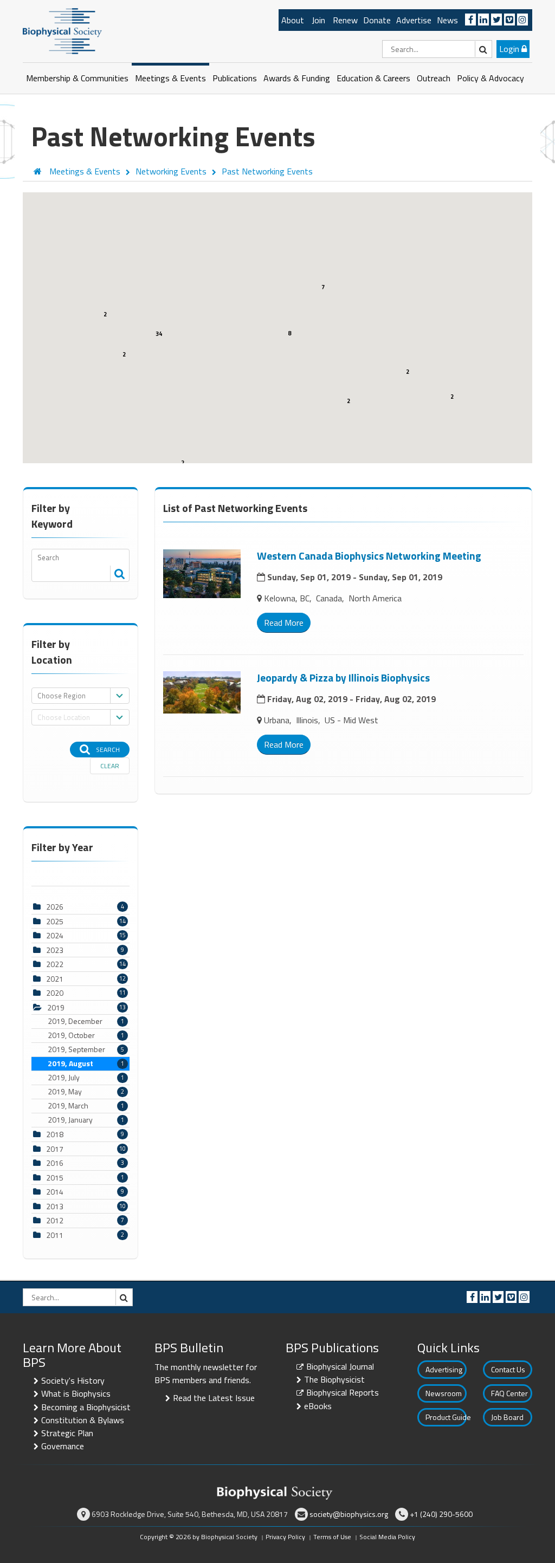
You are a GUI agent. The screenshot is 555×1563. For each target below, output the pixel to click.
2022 (54, 964)
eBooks (318, 1405)
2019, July (86, 1077)
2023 (54, 950)
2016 (54, 1163)
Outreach (433, 78)
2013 (54, 1206)
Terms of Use (332, 1537)
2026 (54, 906)
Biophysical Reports (342, 1392)
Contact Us (508, 1369)
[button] (165, 380)
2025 (54, 921)
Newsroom (443, 1393)
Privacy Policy (285, 1537)
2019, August (86, 1063)
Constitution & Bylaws (82, 1419)
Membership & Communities (77, 78)
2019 (55, 1007)
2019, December (86, 1021)
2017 (54, 1149)
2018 (54, 1134)
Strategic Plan (67, 1432)
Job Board (507, 1417)
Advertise (413, 20)
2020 (54, 992)
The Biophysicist (334, 1379)
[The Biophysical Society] (62, 30)
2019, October (86, 1035)
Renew (345, 20)
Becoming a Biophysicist (86, 1406)
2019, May (86, 1092)
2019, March (86, 1106)
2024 (54, 935)
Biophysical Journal (340, 1366)
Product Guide (446, 1417)
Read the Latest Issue (214, 1397)
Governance (62, 1445)
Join (318, 20)
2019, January (86, 1120)
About (292, 20)
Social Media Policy (387, 1537)
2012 (54, 1220)
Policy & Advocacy (490, 78)
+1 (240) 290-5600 (441, 1514)
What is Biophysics (76, 1393)
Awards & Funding (296, 78)
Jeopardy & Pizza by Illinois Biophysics (343, 677)
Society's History (73, 1380)
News (447, 20)
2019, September (86, 1049)
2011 (54, 1235)
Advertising (443, 1369)
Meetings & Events (170, 78)
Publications (234, 78)
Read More (284, 622)
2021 (54, 978)
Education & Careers (373, 78)
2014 (54, 1191)
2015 (54, 1177)
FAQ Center (509, 1393)
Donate (377, 20)
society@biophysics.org (348, 1514)
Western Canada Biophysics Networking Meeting (369, 555)
